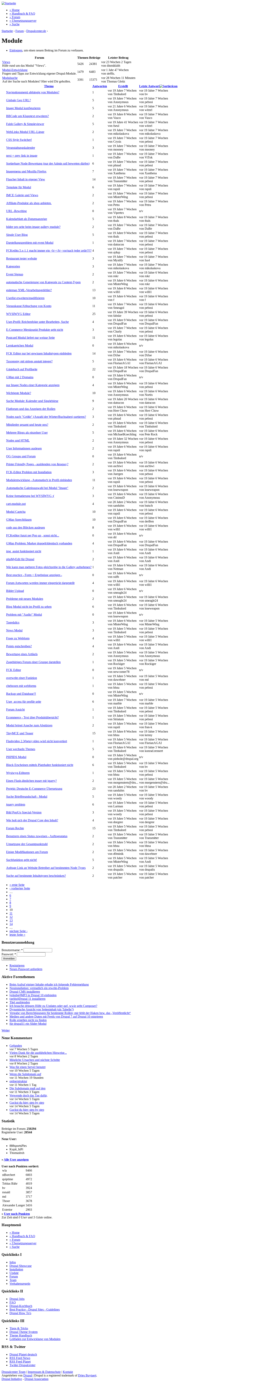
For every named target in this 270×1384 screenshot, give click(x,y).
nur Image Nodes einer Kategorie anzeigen (32, 385)
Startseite (7, 31)
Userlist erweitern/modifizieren (25, 298)
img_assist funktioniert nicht (23, 551)
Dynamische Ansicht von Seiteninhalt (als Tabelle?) (41, 1009)
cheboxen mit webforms (21, 685)
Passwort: (9, 954)
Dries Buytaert (87, 1375)
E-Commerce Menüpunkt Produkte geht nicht (34, 329)
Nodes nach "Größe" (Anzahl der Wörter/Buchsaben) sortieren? (46, 416)
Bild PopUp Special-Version (24, 812)
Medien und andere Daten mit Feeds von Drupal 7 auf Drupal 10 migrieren (56, 1016)
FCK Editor (13, 670)
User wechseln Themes (20, 749)
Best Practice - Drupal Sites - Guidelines (34, 1309)
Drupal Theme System (23, 1332)
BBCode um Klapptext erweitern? (27, 116)
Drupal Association (36, 1379)
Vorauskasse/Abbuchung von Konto (28, 306)
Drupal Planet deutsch (23, 1354)
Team (12, 1280)
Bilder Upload (15, 590)
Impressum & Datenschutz (44, 1372)
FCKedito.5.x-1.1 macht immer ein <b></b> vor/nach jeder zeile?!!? (49, 250)
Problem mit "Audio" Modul (24, 614)
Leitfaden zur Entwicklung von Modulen (34, 1339)
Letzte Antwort (149, 86)
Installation (16, 1269)
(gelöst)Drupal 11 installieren (27, 998)
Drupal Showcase (20, 1265)
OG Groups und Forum (21, 456)
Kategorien (13, 266)
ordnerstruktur (18, 1081)
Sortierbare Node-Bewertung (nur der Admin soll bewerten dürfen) (48, 163)
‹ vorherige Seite (19, 888)
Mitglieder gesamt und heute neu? (27, 424)
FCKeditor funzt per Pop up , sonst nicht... (32, 535)
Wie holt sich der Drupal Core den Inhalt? (32, 820)
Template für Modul (18, 187)
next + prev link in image (21, 155)
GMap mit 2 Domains (19, 377)
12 (11, 917)
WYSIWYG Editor (18, 314)
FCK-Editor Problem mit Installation (29, 472)
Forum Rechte (15, 828)
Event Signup (14, 274)
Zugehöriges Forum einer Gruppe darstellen (33, 662)
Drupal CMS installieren (24, 991)
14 (11, 924)
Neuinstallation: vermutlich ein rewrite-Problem (39, 988)
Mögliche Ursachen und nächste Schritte (34, 1060)
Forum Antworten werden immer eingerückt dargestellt (40, 583)
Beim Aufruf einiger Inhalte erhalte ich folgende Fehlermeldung (49, 984)
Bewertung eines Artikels (22, 654)
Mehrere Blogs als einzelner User (27, 432)
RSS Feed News (19, 1358)
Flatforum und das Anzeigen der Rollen (30, 408)
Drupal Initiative (12, 1379)
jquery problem (15, 804)
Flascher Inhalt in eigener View (25, 179)
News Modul (14, 630)
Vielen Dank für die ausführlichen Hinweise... (38, 1052)
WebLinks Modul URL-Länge (25, 132)
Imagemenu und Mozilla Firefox (26, 171)
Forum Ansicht (15, 709)
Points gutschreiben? (19, 646)
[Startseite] (9, 3)
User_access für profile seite (23, 701)
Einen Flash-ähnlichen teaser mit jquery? (31, 780)
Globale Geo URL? (18, 100)
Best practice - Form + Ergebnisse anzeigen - (34, 575)
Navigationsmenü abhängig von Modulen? (32, 92)
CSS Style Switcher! (19, 139)
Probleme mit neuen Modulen (24, 598)
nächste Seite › (18, 931)
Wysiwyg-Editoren (18, 772)
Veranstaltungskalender (20, 147)
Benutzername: (12, 950)
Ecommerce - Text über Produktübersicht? (32, 717)
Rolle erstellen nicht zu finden (28, 1020)
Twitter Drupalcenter (22, 1365)
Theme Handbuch (20, 1335)
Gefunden (15, 1045)
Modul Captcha (15, 511)
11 (10, 913)
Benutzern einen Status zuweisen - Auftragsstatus (36, 836)
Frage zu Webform (17, 638)
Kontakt (68, 1372)
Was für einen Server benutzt (27, 1067)
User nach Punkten (17, 1213)
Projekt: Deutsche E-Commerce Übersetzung (34, 788)
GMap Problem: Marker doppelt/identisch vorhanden (39, 543)
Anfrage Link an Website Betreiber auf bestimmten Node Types (46, 867)
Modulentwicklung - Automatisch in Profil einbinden (39, 480)
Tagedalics (12, 622)
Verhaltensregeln (19, 1283)
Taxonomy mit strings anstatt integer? (29, 361)
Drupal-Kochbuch (20, 1306)
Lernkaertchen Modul (19, 345)
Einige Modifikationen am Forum (27, 852)
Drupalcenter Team (13, 1372)
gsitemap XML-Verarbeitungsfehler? (29, 290)
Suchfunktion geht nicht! (21, 860)
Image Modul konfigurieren (23, 108)
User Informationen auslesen (24, 448)
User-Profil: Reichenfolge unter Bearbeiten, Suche (37, 321)
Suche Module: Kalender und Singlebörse (32, 401)
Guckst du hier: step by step (26, 1102)
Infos (12, 1262)
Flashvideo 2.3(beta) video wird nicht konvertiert (36, 741)
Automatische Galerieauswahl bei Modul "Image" (37, 488)
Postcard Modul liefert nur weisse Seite (30, 337)
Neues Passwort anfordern (25, 969)
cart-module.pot (16, 503)
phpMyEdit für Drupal (20, 559)
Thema (49, 86)
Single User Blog (17, 234)
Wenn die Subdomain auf (25, 1074)
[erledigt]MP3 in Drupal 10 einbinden (33, 995)
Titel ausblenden (19, 1002)
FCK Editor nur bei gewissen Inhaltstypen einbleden (39, 353)
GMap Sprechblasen (19, 519)
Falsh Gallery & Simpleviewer (25, 124)
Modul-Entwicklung (14, 70)
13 (11, 920)
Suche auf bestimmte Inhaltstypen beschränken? (36, 875)
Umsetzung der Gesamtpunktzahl (27, 844)
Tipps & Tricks (18, 1328)
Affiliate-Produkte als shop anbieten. (29, 203)
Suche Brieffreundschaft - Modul (26, 796)
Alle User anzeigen (16, 1159)
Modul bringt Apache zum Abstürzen (29, 725)
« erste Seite (17, 884)
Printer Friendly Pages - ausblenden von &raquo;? (37, 464)
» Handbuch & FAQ (22, 13)
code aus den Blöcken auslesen (25, 527)
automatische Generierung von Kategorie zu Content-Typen (43, 282)
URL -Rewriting (16, 211)
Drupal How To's (20, 1313)
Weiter (6, 1030)
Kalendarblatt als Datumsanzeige (26, 219)
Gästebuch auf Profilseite (21, 369)
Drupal (27, 1375)
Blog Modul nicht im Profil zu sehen (29, 606)
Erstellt (123, 86)
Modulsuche (10, 78)
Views (6, 62)
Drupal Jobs (17, 1299)
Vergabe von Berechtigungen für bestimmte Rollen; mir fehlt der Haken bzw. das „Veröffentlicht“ (70, 1013)
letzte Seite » (17, 934)
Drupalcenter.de (36, 31)
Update (14, 1273)
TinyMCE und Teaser (19, 733)
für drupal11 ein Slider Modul (27, 1023)
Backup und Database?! (21, 693)
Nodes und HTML (18, 440)
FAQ (12, 1302)
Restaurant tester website (21, 258)
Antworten (99, 86)
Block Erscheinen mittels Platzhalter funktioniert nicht (39, 765)
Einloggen (15, 50)
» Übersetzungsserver (22, 20)
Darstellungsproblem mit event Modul (29, 242)
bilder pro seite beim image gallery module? (33, 226)
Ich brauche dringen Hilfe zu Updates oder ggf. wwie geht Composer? (53, 1006)
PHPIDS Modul (16, 757)
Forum (19, 31)
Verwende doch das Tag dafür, (28, 1095)
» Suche (14, 24)
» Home (14, 10)
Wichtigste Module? (18, 393)
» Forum (14, 17)
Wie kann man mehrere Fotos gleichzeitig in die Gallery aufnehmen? (49, 567)
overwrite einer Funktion (21, 678)
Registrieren (17, 965)
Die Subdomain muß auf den (27, 1088)
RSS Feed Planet (20, 1361)
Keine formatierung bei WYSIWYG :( (30, 496)
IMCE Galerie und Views (22, 195)
